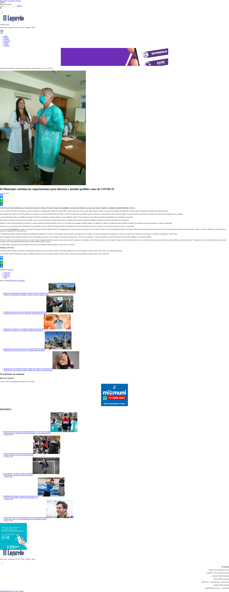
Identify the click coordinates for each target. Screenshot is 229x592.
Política (6, 36)
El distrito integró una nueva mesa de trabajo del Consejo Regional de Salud (25, 312)
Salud (5, 277)
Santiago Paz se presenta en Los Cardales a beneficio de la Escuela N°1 (24, 329)
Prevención (7, 276)
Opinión (6, 44)
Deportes (6, 37)
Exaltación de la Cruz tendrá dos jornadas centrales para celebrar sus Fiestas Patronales (28, 368)
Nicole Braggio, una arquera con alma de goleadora (18, 473)
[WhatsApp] (114, 201)
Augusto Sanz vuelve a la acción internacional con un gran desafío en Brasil (25, 517)
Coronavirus (7, 272)
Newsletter (7, 45)
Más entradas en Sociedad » (17, 280)
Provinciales (7, 41)
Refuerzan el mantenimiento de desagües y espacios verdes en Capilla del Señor (26, 293)
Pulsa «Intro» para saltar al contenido (10, 1)
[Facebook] (114, 195)
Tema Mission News (6, 591)
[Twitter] (114, 198)
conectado (15, 381)
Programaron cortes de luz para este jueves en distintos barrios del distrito (24, 349)
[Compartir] (114, 204)
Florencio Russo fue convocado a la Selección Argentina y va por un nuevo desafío (27, 431)
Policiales (6, 42)
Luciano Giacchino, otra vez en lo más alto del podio (18, 453)
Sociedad (6, 39)
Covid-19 (6, 274)
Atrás (1, 33)
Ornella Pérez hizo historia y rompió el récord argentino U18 (21, 496)
